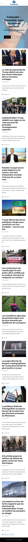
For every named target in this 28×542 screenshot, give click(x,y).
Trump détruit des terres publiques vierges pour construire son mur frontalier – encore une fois (13, 224)
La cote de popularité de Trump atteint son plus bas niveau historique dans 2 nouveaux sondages (13, 74)
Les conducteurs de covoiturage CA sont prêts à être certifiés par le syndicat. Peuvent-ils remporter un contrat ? (13, 273)
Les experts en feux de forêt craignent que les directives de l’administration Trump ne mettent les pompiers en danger (13, 507)
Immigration (7, 94)
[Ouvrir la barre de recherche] (26, 3)
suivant (11, 534)
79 (7, 534)
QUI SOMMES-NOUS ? (18, 37)
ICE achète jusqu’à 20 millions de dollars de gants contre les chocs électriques (12, 459)
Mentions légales (18, 539)
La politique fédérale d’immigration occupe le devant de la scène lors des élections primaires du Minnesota (13, 411)
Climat (5, 338)
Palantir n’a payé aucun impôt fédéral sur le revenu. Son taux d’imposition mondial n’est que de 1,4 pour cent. (13, 174)
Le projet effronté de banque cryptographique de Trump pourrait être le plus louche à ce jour (14, 364)
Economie (6, 196)
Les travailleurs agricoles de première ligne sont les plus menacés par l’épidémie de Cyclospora (14, 319)
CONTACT (7, 37)
